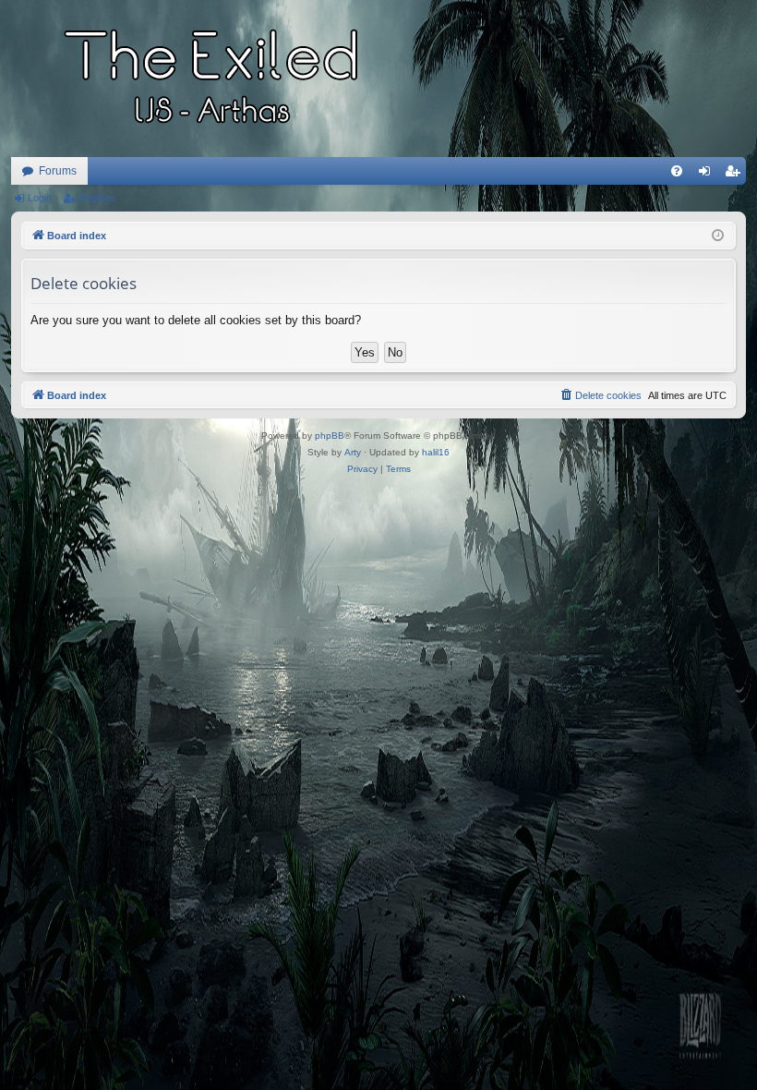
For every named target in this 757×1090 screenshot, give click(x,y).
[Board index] (214, 78)
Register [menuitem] (736, 174)
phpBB (329, 435)
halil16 (436, 452)
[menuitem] (677, 171)
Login (40, 197)
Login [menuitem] (708, 174)
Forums (58, 170)
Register (97, 197)
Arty (352, 452)
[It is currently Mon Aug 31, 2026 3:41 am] (718, 236)
